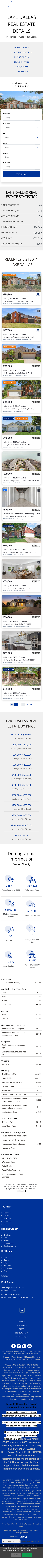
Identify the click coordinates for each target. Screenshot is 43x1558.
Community (8, 1268)
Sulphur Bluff (9, 1243)
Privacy (21, 1321)
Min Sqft (6, 153)
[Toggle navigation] (40, 3)
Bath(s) (5, 143)
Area (5, 1271)
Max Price (7, 124)
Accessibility (22, 1325)
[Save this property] (38, 275)
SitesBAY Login (21, 1336)
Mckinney (7, 1218)
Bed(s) (5, 133)
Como (6, 1238)
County (6, 1260)
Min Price (6, 114)
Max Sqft (6, 163)
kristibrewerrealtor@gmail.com (20, 1297)
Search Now (21, 174)
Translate (38, 1541)
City (5, 1263)
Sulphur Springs (10, 1246)
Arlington (7, 1221)
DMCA (21, 1329)
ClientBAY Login (21, 1333)
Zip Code (7, 1265)
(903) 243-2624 (14, 1294)
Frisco (6, 1224)
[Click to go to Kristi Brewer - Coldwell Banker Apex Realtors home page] (4, 3)
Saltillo (6, 1240)
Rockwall (7, 1213)
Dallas (6, 1216)
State (6, 1257)
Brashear (7, 1235)
